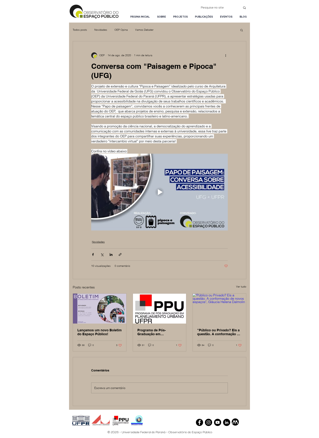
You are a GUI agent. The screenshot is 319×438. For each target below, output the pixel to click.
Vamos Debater (144, 29)
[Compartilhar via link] (120, 254)
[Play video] (159, 192)
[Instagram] (208, 422)
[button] (241, 29)
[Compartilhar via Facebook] (93, 254)
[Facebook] (199, 422)
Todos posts (80, 29)
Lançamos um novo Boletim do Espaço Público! (99, 332)
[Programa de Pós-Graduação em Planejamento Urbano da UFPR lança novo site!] (159, 309)
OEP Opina (121, 29)
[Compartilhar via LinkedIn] (111, 254)
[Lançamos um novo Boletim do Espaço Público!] (99, 309)
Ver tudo (241, 286)
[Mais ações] (225, 55)
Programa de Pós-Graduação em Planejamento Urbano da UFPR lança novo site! (156, 332)
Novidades (100, 29)
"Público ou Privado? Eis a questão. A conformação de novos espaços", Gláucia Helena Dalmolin (219, 332)
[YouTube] (217, 422)
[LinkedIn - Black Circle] (226, 422)
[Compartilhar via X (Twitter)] (102, 254)
